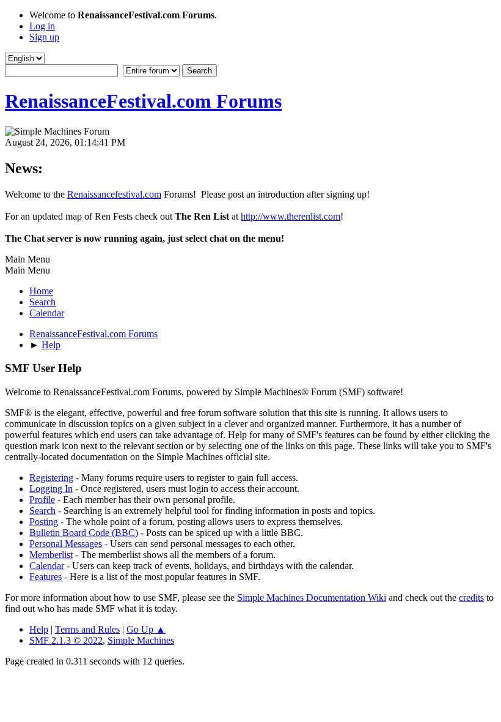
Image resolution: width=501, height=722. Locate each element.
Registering (51, 477)
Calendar (46, 565)
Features (45, 576)
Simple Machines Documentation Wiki (311, 597)
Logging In (51, 488)
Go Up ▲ (146, 629)
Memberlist (51, 554)
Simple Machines (141, 640)
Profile (42, 499)
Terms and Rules (87, 629)
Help (38, 629)
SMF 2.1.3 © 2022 (66, 640)
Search (42, 510)
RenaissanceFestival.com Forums (143, 101)
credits (471, 597)
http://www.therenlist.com (290, 216)
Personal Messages (65, 543)
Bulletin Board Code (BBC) (83, 532)
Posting (43, 521)
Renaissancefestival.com (114, 194)
